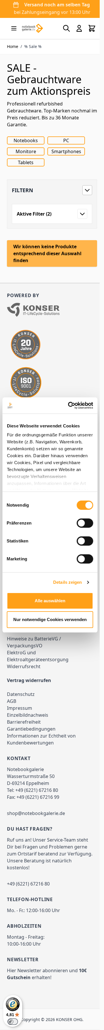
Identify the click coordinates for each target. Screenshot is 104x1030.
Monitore (26, 151)
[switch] (85, 523)
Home (12, 46)
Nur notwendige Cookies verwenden (50, 619)
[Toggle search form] (66, 28)
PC (66, 140)
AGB (11, 701)
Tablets (26, 162)
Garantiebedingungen (31, 729)
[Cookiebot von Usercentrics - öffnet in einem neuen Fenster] (70, 405)
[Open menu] (14, 28)
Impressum (19, 708)
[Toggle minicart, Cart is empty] (92, 28)
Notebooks (26, 140)
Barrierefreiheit (24, 722)
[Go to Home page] (32, 28)
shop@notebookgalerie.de (36, 813)
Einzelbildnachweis (27, 715)
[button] (52, 190)
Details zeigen (67, 582)
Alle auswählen (50, 600)
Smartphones (66, 151)
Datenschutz (21, 694)
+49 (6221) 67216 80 (36, 790)
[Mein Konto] (79, 28)
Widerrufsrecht (23, 666)
